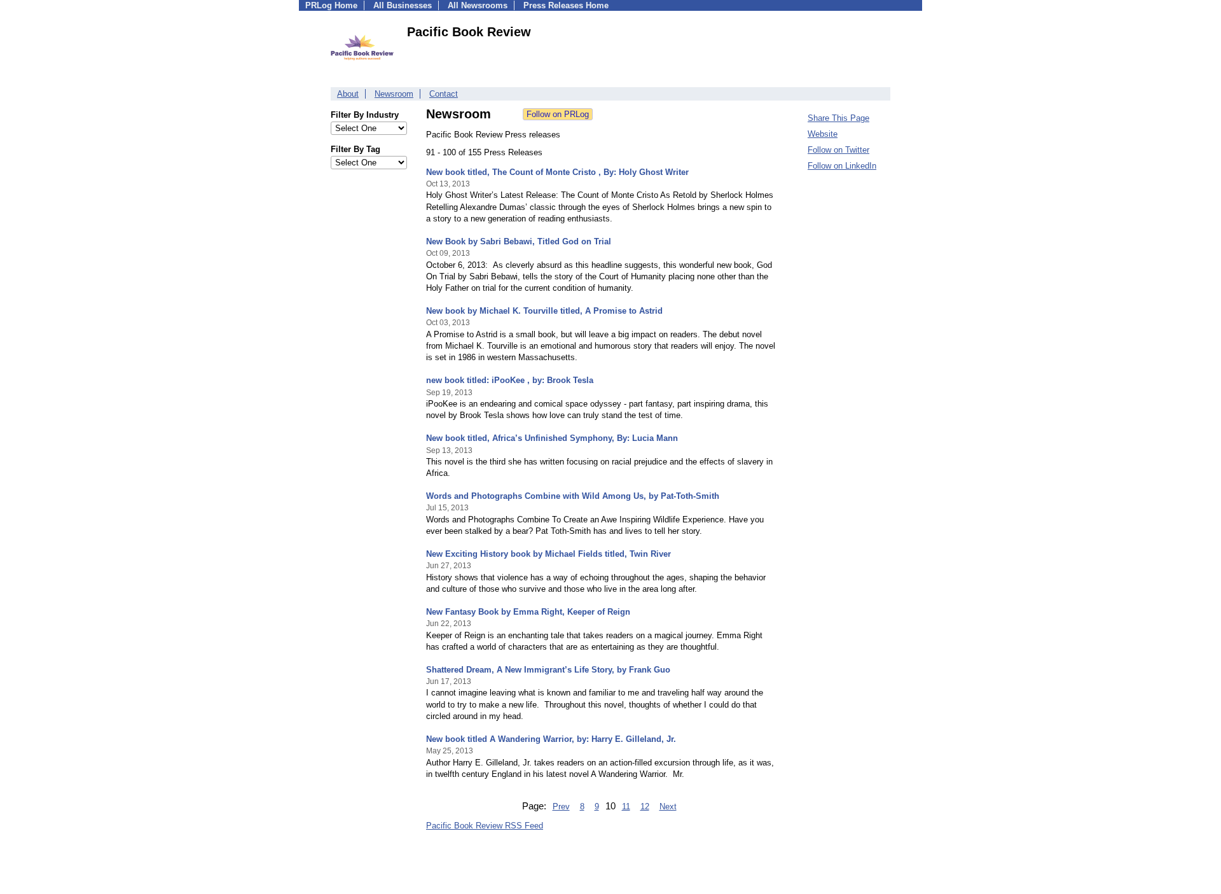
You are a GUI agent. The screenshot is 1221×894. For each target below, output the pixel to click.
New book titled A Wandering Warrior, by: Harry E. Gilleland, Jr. (551, 739)
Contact (443, 94)
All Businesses (402, 5)
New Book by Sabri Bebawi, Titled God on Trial (518, 241)
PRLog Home (331, 5)
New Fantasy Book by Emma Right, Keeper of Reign (528, 612)
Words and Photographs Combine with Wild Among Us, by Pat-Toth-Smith (572, 496)
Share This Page (838, 118)
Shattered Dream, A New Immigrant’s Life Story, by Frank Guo (548, 669)
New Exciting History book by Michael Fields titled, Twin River (548, 554)
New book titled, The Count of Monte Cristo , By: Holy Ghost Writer (557, 172)
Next (668, 806)
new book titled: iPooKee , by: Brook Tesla (509, 380)
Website (823, 134)
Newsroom (394, 94)
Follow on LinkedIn (842, 166)
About (348, 94)
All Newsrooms (477, 5)
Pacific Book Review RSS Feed (484, 825)
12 (644, 806)
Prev (561, 806)
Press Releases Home (566, 5)
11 (626, 806)
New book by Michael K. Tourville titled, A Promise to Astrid (544, 311)
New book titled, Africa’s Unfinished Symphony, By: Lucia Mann (552, 438)
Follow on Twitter (838, 150)
